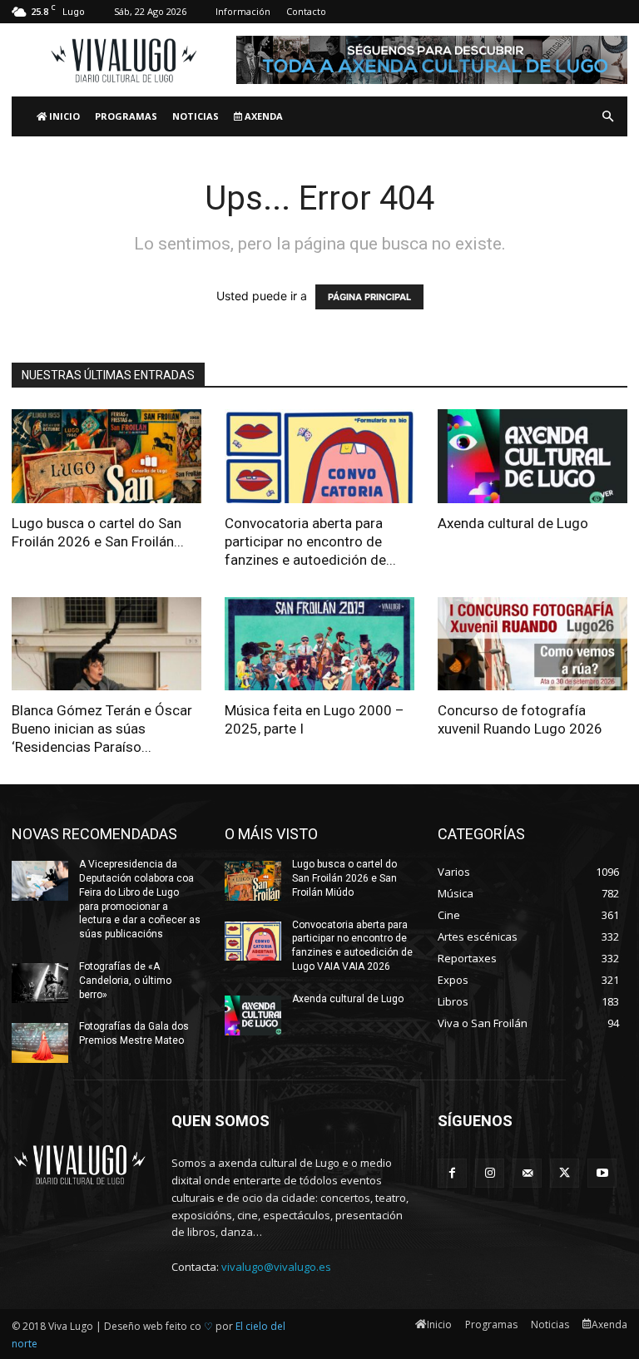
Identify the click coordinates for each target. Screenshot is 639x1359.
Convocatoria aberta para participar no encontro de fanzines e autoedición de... (310, 541)
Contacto (306, 11)
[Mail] (527, 1173)
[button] (607, 117)
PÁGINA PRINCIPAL (369, 297)
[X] (564, 1173)
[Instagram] (489, 1173)
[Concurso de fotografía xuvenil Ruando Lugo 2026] (532, 644)
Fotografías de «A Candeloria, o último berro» (125, 981)
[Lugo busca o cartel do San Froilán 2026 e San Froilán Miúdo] (106, 456)
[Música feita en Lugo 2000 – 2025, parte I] (319, 644)
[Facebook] (452, 1173)
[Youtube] (602, 1173)
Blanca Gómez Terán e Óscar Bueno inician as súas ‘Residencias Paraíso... (102, 728)
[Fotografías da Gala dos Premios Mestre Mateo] (40, 1043)
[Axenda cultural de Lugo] (532, 456)
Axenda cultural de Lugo (513, 523)
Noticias (195, 116)
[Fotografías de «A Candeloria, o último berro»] (40, 983)
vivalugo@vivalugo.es (276, 1266)
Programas (126, 116)
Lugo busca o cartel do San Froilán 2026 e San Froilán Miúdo (344, 878)
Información (242, 11)
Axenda (262, 116)
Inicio (63, 116)
